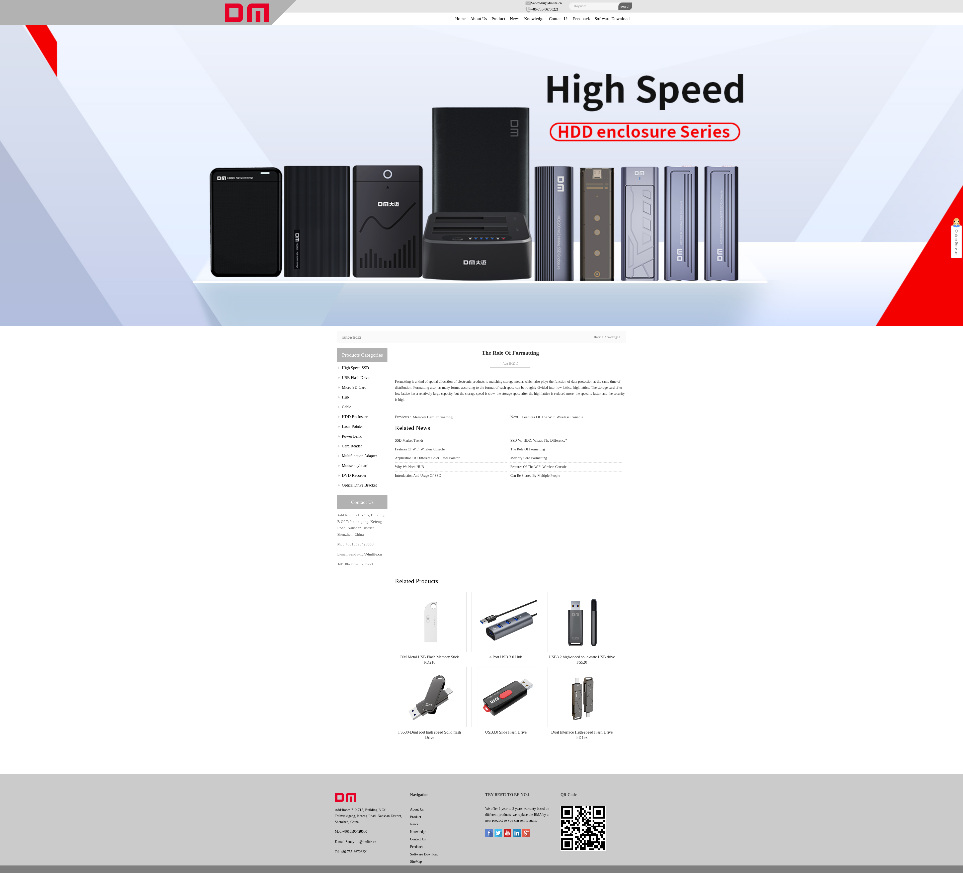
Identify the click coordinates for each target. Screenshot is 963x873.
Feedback (581, 18)
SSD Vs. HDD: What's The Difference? (538, 440)
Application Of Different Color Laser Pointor (427, 458)
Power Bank (352, 436)
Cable (346, 407)
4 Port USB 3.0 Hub (506, 657)
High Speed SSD (355, 368)
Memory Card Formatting (433, 417)
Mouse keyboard (355, 465)
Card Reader (352, 446)
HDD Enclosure (355, 417)
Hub (345, 397)
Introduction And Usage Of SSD (418, 476)
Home (460, 18)
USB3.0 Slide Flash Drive (506, 732)
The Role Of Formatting (527, 449)
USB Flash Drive (355, 377)
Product (498, 18)
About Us (478, 18)
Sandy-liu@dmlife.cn (546, 3)
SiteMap (416, 861)
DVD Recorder (354, 475)
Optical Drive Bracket (359, 485)
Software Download (612, 18)
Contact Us (559, 18)
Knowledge (534, 18)
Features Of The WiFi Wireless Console (552, 417)
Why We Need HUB (409, 467)
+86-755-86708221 (544, 9)
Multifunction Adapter (359, 456)
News (515, 18)
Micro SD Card (354, 387)
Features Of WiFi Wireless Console (420, 449)
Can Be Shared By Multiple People (535, 476)
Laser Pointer (352, 426)
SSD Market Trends (409, 440)
